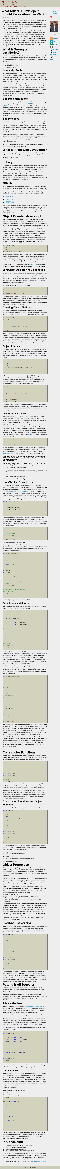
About (25, 6)
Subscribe (55, 38)
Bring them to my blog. (40, 1162)
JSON (20, 416)
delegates (11, 491)
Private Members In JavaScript (33, 1006)
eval (31, 434)
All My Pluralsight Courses (54, 13)
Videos (15, 6)
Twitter (54, 41)
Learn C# (55, 49)
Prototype (7, 198)
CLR (11, 75)
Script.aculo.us (9, 199)
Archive (20, 6)
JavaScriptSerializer (8, 453)
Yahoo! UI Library (9, 202)
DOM (29, 104)
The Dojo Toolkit (9, 201)
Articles (6, 6)
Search (55, 44)
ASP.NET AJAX (9, 196)
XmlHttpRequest (7, 427)
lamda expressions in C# (23, 491)
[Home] (2, 6)
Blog (11, 6)
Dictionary (34, 264)
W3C (5, 106)
